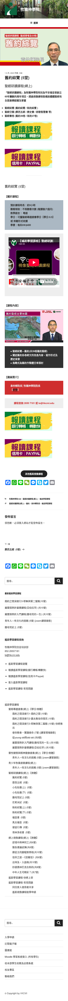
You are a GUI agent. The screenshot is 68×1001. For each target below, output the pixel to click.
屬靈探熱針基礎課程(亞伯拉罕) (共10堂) (26, 607)
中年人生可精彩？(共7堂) (25, 872)
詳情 (15, 389)
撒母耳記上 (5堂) (13, 627)
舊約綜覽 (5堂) (20, 777)
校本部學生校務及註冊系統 (19, 963)
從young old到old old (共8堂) (27, 737)
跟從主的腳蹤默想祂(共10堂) (27, 852)
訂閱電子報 (11, 943)
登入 (21, 522)
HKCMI (23, 993)
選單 (36, 22)
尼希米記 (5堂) (20, 802)
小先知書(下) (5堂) (22, 792)
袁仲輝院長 (35, 503)
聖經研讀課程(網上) (30, 499)
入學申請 (9, 937)
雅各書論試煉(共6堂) (23, 847)
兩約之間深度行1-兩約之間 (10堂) (30, 713)
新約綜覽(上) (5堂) (22, 807)
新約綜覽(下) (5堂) (22, 812)
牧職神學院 (29, 9)
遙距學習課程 (45, 499)
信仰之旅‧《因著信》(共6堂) (27, 857)
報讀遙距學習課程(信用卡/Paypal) (26, 676)
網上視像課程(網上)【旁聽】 (24, 837)
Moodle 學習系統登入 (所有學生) (22, 956)
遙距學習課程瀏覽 (17, 663)
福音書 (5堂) (19, 817)
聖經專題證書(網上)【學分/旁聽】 (26, 709)
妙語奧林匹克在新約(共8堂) (26, 867)
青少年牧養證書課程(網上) (22, 762)
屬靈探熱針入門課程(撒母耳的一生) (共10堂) (28, 614)
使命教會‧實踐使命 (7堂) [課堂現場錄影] (34, 732)
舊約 (28, 503)
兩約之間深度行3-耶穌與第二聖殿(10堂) (25, 601)
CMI (20, 73)
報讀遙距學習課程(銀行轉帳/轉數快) (27, 670)
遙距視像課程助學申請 (24, 892)
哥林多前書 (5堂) (21, 832)
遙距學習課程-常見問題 (20, 688)
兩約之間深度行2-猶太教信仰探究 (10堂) (33, 718)
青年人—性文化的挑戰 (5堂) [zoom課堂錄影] (28, 620)
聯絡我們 (9, 976)
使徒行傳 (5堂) (20, 827)
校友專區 (9, 969)
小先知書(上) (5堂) (22, 787)
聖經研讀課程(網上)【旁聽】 (24, 772)
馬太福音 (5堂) (20, 822)
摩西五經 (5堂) (20, 782)
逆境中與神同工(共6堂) (24, 842)
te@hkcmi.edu (12, 655)
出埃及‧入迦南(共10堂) (25, 862)
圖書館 (8, 950)
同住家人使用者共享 (23, 887)
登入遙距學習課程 (17, 682)
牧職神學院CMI (15, 499)
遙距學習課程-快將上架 (21, 877)
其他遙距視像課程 (34, 473)
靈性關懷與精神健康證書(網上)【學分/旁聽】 (32, 752)
